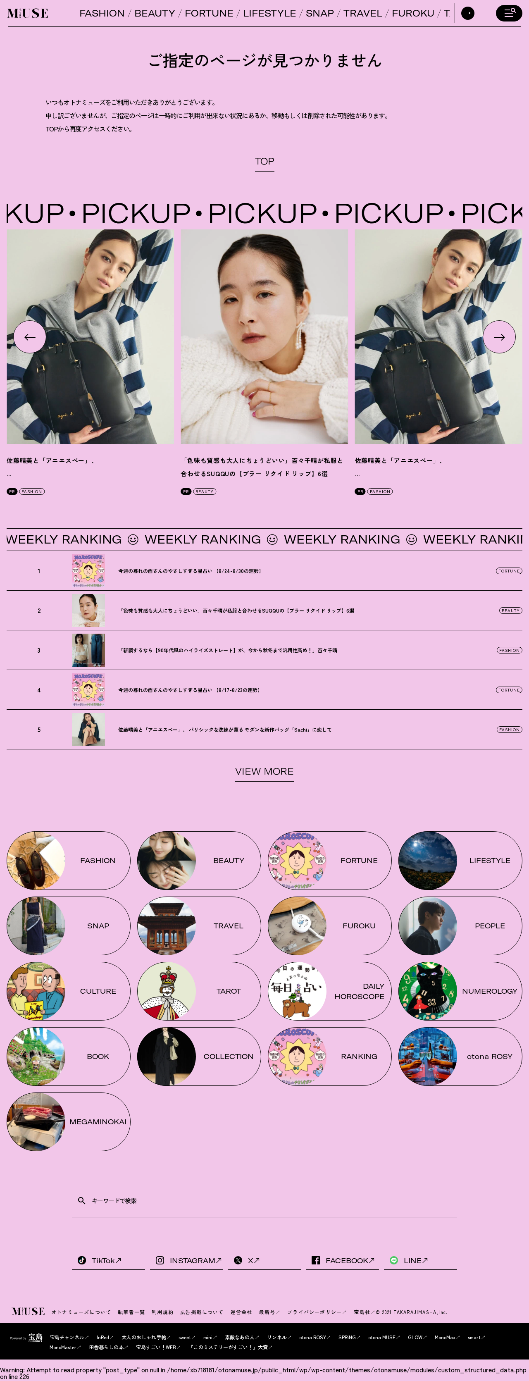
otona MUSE (382, 1336)
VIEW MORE (264, 771)
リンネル (277, 1336)
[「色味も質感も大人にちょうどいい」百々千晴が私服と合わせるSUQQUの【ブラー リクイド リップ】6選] (264, 336)
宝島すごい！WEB (156, 1346)
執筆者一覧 (131, 1311)
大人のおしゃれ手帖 (144, 1336)
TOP (264, 161)
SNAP (320, 13)
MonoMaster (63, 1346)
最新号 (267, 1311)
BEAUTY (154, 13)
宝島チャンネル (67, 1336)
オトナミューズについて (81, 1311)
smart (474, 1336)
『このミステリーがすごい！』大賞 (228, 1346)
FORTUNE (209, 13)
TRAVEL (362, 13)
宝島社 (362, 1311)
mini (207, 1336)
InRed (103, 1336)
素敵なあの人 (240, 1336)
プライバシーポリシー (314, 1311)
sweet (185, 1336)
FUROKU (413, 13)
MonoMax (445, 1336)
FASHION (102, 13)
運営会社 (242, 1311)
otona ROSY (312, 1336)
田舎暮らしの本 (106, 1346)
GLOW (415, 1336)
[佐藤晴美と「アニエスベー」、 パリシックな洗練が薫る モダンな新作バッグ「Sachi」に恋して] (90, 336)
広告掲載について (202, 1311)
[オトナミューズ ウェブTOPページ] (29, 1312)
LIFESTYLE (269, 13)
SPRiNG (347, 1336)
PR (12, 491)
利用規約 (163, 1311)
